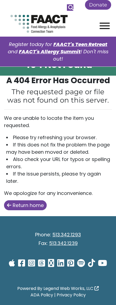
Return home (27, 205)
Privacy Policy (71, 295)
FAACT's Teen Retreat (80, 44)
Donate (98, 5)
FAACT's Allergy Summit (50, 51)
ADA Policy (41, 295)
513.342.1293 (66, 234)
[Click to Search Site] (70, 7)
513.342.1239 (63, 243)
